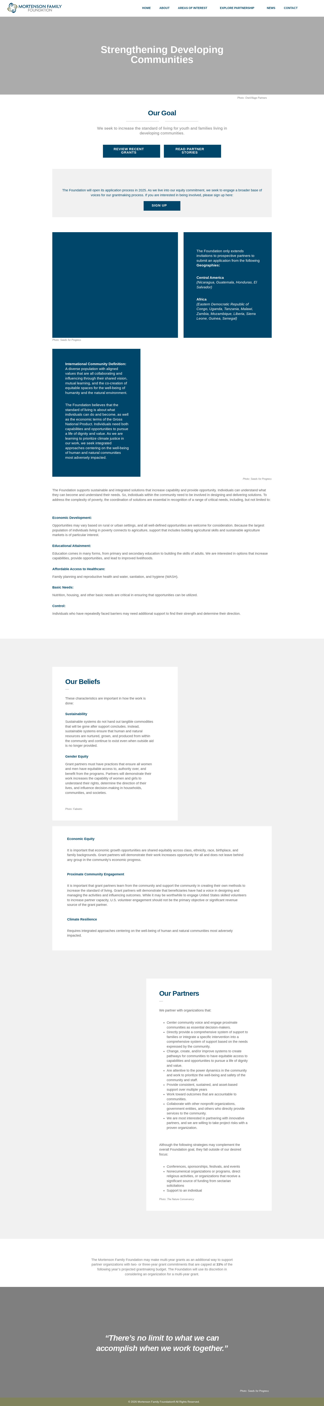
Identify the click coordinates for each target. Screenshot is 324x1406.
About (164, 8)
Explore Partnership (237, 8)
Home (146, 8)
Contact (291, 8)
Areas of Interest (192, 8)
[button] (315, 8)
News (271, 8)
